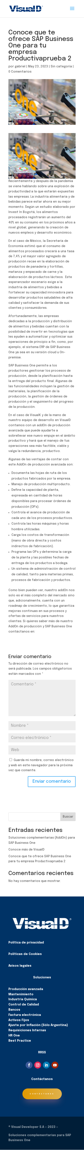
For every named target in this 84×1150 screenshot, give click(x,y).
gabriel (20, 66)
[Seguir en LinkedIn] (46, 1065)
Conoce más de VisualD (26, 849)
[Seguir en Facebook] (29, 1065)
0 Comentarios (19, 71)
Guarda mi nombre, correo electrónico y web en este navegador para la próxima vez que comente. (41, 765)
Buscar (68, 816)
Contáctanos (42, 1094)
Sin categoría (61, 66)
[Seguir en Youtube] (54, 1065)
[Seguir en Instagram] (37, 1065)
